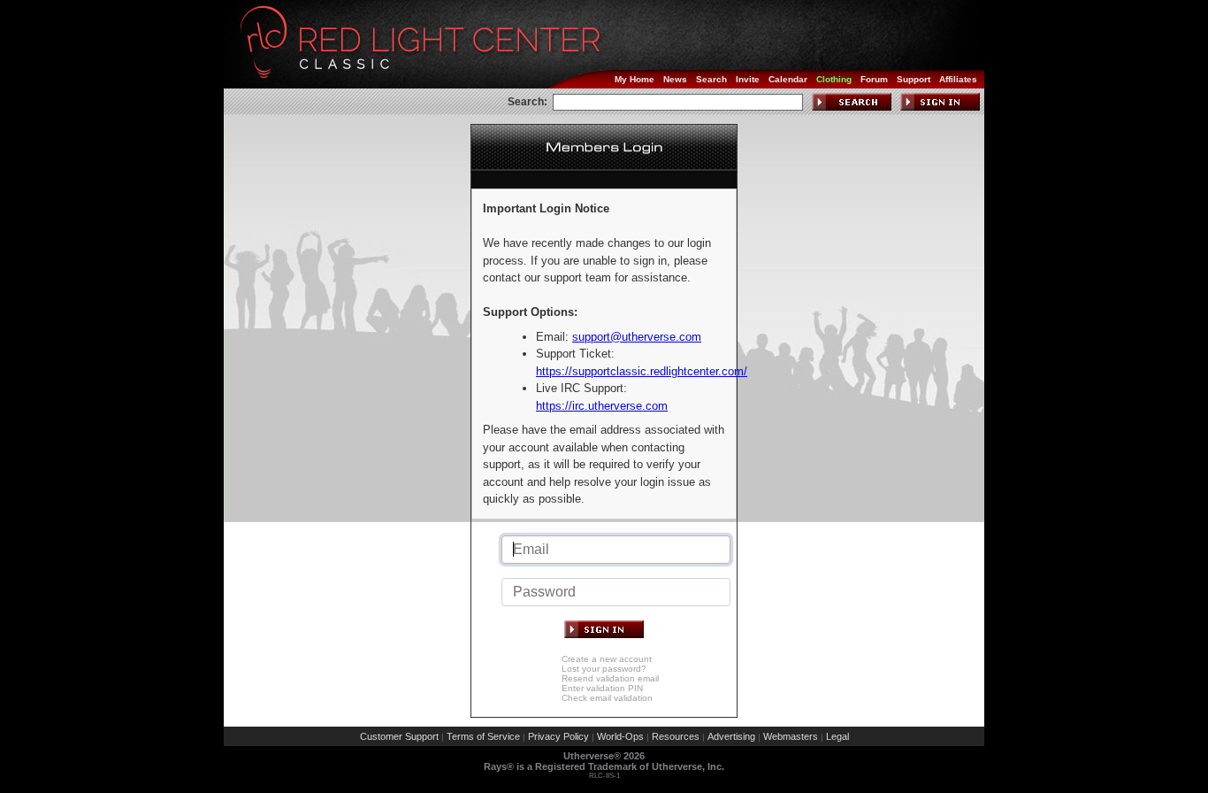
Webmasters (790, 736)
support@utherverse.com (636, 336)
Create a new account (607, 659)
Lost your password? (604, 669)
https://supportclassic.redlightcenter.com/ (641, 371)
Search (711, 79)
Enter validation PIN (602, 688)
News (675, 79)
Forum (874, 79)
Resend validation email (610, 678)
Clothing (834, 79)
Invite (748, 79)
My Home (634, 79)
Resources (676, 736)
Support (913, 79)
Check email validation (607, 698)
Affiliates (958, 79)
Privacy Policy (558, 736)
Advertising (731, 736)
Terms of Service (483, 736)
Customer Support (399, 736)
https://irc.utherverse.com (602, 405)
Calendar (787, 79)
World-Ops (620, 736)
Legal (837, 736)
